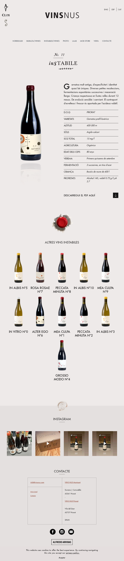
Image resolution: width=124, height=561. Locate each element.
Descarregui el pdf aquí (79, 195)
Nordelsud (18, 41)
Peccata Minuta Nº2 (84, 333)
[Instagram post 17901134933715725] (104, 443)
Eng (106, 9)
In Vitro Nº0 (18, 331)
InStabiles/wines (51, 41)
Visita (96, 41)
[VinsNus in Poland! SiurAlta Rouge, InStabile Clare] (19, 443)
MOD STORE (85, 41)
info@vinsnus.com (37, 482)
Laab (74, 41)
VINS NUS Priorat (71, 501)
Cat (119, 9)
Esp (113, 9)
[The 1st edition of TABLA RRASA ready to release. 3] (47, 443)
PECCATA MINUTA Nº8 (62, 290)
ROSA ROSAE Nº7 (40, 290)
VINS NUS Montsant (73, 482)
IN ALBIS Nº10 (84, 288)
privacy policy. (73, 552)
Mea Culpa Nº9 (105, 290)
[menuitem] (18, 40)
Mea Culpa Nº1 (62, 333)
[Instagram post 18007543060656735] (76, 443)
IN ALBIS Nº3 (106, 331)
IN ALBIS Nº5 (18, 288)
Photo (66, 41)
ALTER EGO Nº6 (40, 333)
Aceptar (62, 557)
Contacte (106, 41)
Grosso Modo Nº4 (62, 377)
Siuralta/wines (33, 41)
